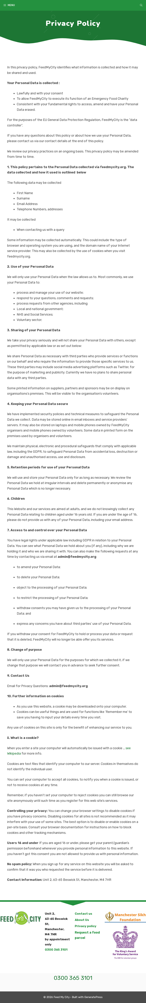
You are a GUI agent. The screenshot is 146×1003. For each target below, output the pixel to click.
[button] (141, 5)
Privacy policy (85, 926)
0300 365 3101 (56, 949)
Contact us (83, 913)
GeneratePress (93, 997)
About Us (82, 920)
